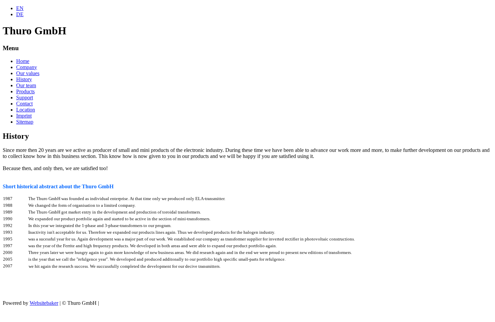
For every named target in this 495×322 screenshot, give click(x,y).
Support (24, 97)
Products (25, 91)
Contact (24, 103)
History (24, 79)
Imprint (24, 116)
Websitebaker (44, 303)
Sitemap (24, 122)
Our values (27, 73)
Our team (26, 85)
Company (26, 67)
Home (22, 61)
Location (25, 109)
